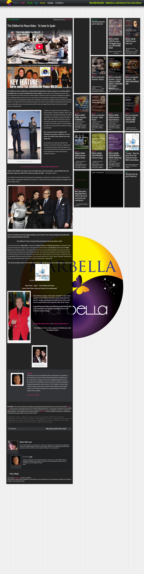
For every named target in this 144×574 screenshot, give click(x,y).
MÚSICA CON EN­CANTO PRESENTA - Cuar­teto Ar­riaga (98, 156)
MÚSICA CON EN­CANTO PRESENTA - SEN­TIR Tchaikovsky (115, 156)
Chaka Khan (12, 417)
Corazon (30, 417)
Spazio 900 (19, 422)
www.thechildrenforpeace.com (49, 166)
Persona (42, 3)
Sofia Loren (12, 422)
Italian (32, 418)
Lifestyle (30, 3)
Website (36, 395)
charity (18, 417)
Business (16, 3)
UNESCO (40, 422)
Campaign (50, 3)
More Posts (30, 395)
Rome (67, 420)
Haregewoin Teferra (14, 418)
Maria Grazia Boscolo (66, 418)
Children (24, 417)
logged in (17, 478)
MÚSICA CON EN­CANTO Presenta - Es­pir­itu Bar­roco (114, 117)
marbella (56, 418)
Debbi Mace (53, 417)
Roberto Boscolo (59, 420)
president (50, 420)
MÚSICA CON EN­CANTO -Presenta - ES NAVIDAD (81, 117)
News (36, 3)
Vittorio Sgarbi (48, 422)
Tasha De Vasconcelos (30, 422)
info (9, 452)
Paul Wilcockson (41, 420)
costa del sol (37, 417)
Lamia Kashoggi (40, 418)
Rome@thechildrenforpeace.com (30, 166)
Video (17, 19)
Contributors (59, 3)
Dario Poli (68, 19)
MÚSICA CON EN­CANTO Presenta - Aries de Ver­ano (80, 156)
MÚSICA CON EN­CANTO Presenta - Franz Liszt (131, 41)
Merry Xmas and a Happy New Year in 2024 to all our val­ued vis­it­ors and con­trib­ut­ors (81, 196)
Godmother (61, 417)
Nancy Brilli (22, 420)
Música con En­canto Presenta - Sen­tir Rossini (98, 117)
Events (23, 3)
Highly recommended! (98, 172)
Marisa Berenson (13, 420)
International (25, 418)
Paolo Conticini (31, 420)
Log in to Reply (11, 452)
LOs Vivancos (49, 418)
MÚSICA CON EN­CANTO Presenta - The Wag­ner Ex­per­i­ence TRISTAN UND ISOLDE (115, 43)
